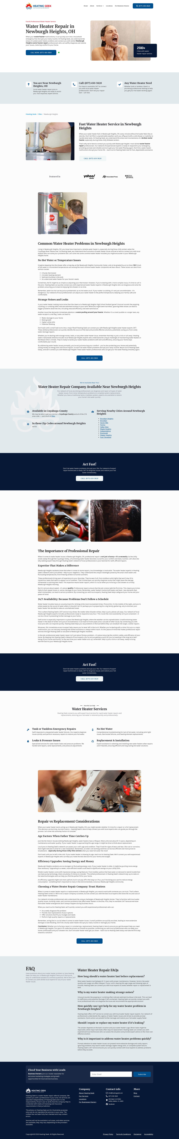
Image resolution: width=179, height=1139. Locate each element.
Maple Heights (105, 429)
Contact (137, 1096)
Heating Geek (31, 114)
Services (99, 6)
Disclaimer (137, 1134)
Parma (102, 425)
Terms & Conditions (123, 1134)
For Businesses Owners (87, 1102)
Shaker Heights (106, 435)
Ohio (40, 114)
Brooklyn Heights (106, 419)
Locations (109, 6)
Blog (135, 1093)
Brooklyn (103, 421)
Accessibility (148, 1134)
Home (86, 6)
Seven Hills (104, 423)
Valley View (104, 427)
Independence (105, 431)
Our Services (83, 1096)
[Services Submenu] (103, 6)
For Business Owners (122, 6)
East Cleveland (105, 437)
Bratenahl (104, 433)
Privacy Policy (108, 1134)
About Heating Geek (86, 1093)
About (92, 6)
